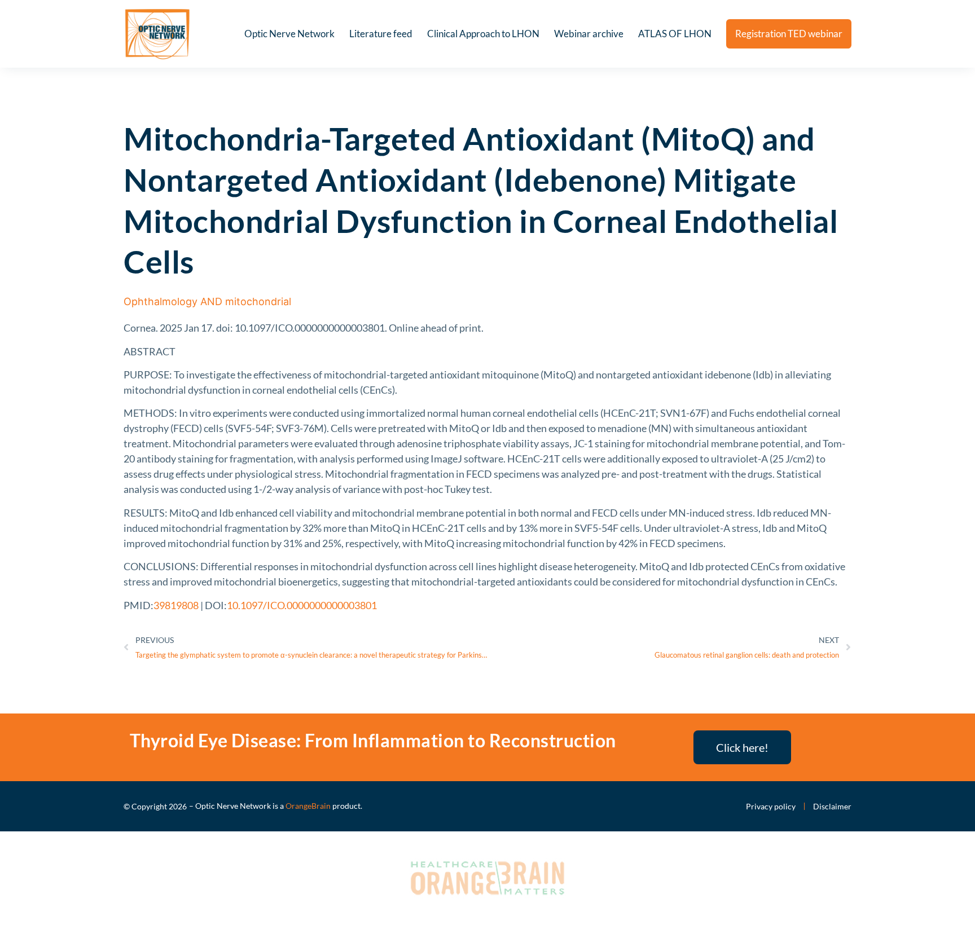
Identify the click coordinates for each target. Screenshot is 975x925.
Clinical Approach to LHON (483, 33)
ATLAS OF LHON (675, 33)
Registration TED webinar (788, 33)
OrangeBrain (308, 806)
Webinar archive (588, 33)
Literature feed (380, 33)
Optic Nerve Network (289, 33)
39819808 (176, 605)
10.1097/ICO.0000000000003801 (302, 605)
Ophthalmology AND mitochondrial (207, 301)
